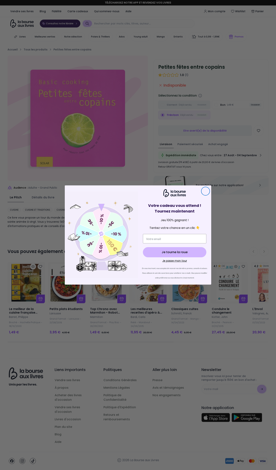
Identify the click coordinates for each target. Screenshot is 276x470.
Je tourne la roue (175, 252)
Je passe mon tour (174, 261)
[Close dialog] (205, 191)
